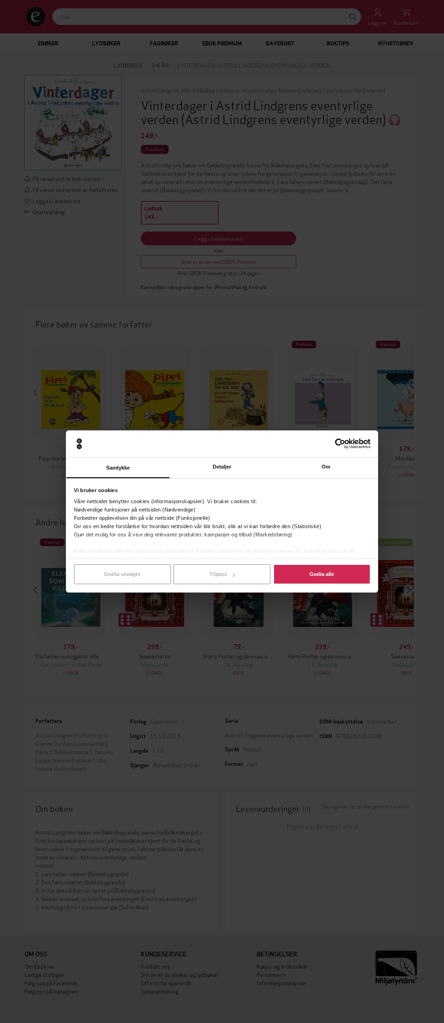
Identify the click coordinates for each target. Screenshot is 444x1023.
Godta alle (321, 574)
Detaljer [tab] (222, 467)
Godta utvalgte (122, 574)
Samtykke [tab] (118, 468)
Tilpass (218, 574)
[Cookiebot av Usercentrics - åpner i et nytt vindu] (340, 444)
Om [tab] (326, 467)
